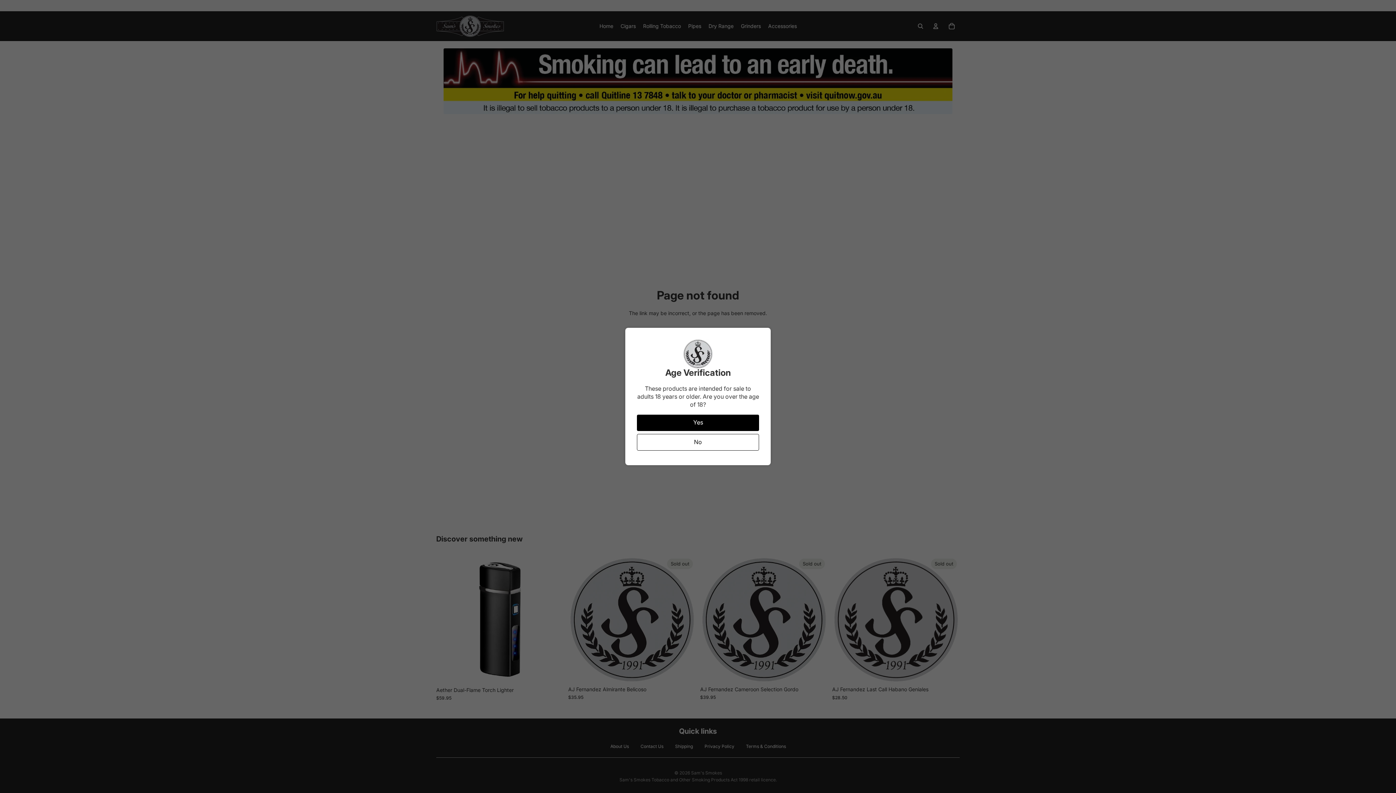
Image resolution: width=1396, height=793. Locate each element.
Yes (698, 422)
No (698, 442)
